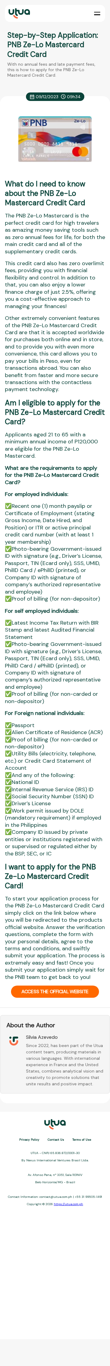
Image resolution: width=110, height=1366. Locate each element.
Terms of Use (81, 1140)
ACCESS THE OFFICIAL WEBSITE (55, 991)
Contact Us (56, 1140)
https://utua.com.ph (68, 1204)
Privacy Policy (29, 1140)
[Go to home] (18, 13)
